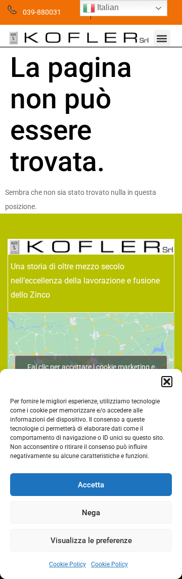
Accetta (91, 484)
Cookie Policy (67, 564)
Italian (107, 7)
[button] (167, 382)
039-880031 (42, 12)
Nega (91, 512)
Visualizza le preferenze (91, 540)
